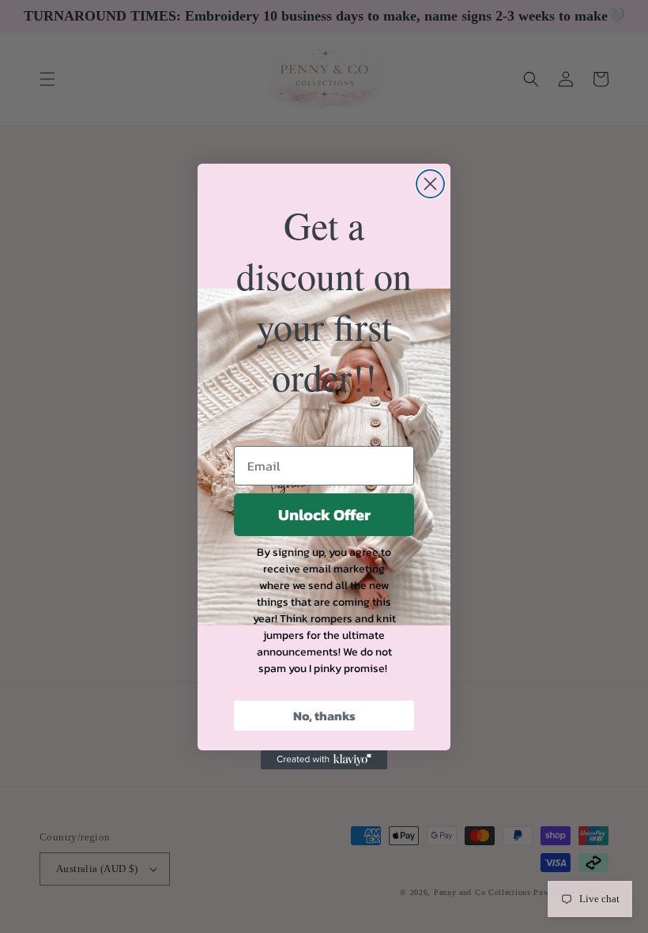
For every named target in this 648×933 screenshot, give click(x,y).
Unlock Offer (324, 515)
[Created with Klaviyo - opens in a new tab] (324, 759)
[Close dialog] (430, 184)
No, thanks (324, 715)
